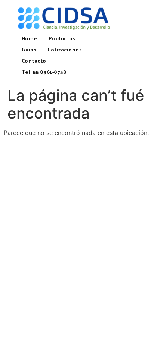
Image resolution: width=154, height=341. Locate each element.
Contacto (34, 60)
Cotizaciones (64, 49)
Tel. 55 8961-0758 (44, 71)
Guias (29, 49)
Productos (62, 38)
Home (29, 38)
